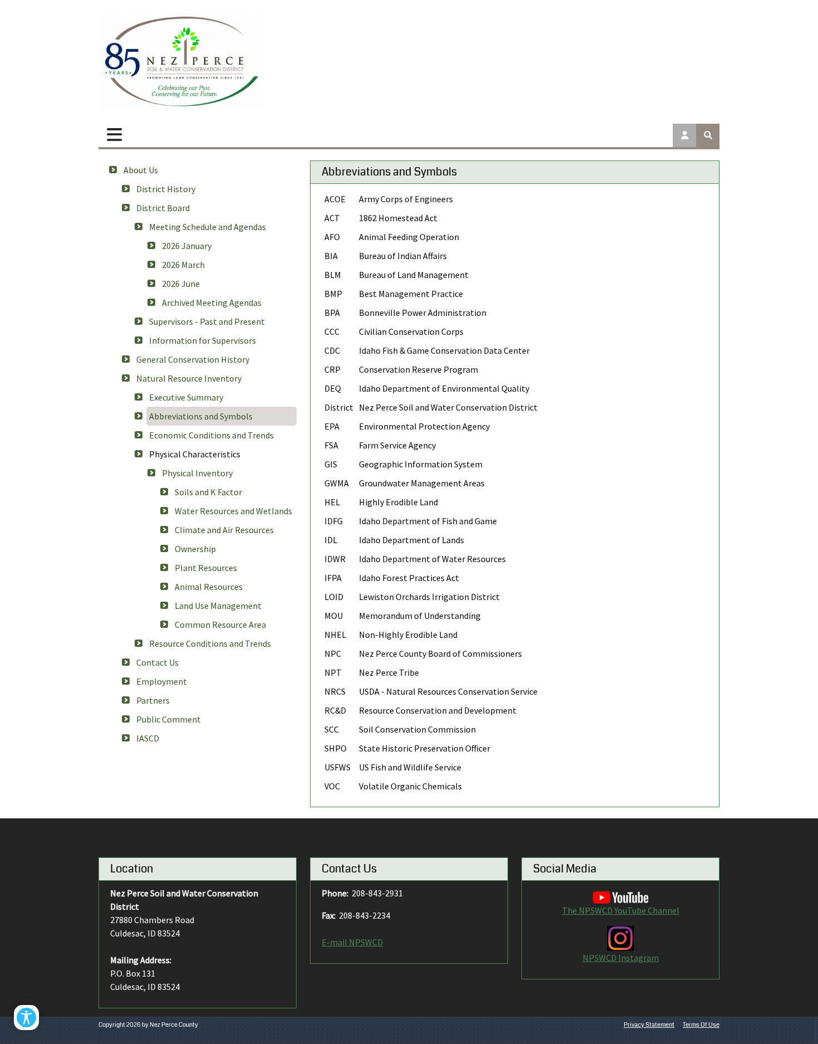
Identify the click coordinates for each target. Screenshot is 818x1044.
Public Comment (168, 719)
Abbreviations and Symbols (201, 416)
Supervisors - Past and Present (207, 321)
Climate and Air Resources (224, 529)
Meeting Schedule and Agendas (207, 226)
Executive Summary (186, 397)
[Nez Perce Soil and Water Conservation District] (181, 61)
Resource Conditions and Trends (210, 643)
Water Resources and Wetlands (233, 510)
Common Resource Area (220, 624)
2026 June (181, 283)
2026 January (186, 245)
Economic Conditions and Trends (211, 435)
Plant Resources (206, 567)
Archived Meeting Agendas (212, 302)
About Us (141, 169)
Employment (161, 681)
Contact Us (157, 662)
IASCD (147, 738)
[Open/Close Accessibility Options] (26, 1017)
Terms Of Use (701, 1025)
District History (165, 188)
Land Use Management (218, 605)
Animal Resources (209, 586)
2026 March (183, 264)
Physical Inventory (197, 473)
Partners (153, 700)
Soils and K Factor (208, 491)
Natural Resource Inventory (189, 378)
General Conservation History (192, 359)
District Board (163, 207)
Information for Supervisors (202, 340)
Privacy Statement (649, 1025)
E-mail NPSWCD (352, 942)
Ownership (195, 548)
